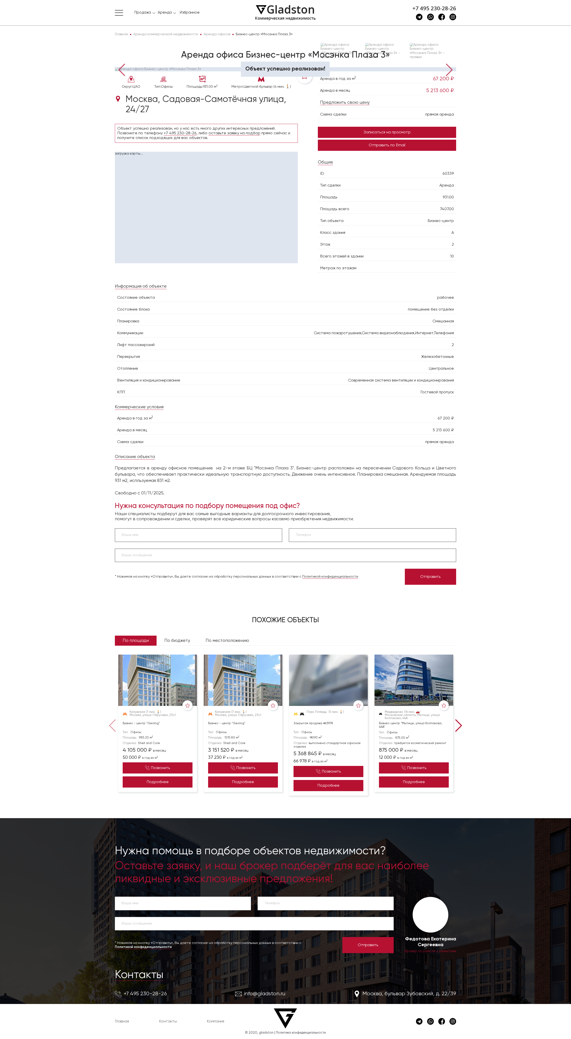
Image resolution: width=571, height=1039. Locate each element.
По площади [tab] (136, 640)
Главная (122, 1021)
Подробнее (158, 782)
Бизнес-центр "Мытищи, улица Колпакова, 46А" (410, 725)
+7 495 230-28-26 (434, 8)
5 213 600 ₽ (440, 90)
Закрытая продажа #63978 (313, 723)
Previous (121, 69)
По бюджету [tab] (177, 640)
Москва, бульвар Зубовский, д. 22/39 (409, 993)
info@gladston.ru (264, 993)
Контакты (139, 975)
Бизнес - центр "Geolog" (141, 723)
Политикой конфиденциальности (330, 577)
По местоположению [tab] (227, 640)
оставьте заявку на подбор (234, 133)
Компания (215, 1021)
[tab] (129, 60)
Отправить (430, 577)
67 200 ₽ (443, 78)
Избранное (190, 13)
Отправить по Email (387, 145)
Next (449, 69)
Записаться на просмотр (387, 132)
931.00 (448, 197)
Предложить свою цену (345, 102)
